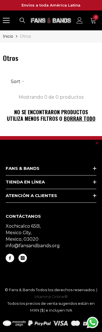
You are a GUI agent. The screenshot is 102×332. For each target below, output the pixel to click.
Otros (25, 36)
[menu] (6, 20)
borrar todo (79, 118)
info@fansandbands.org (33, 245)
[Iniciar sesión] (79, 20)
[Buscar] (22, 20)
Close (97, 143)
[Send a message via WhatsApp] (92, 322)
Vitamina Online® (51, 296)
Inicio (8, 36)
